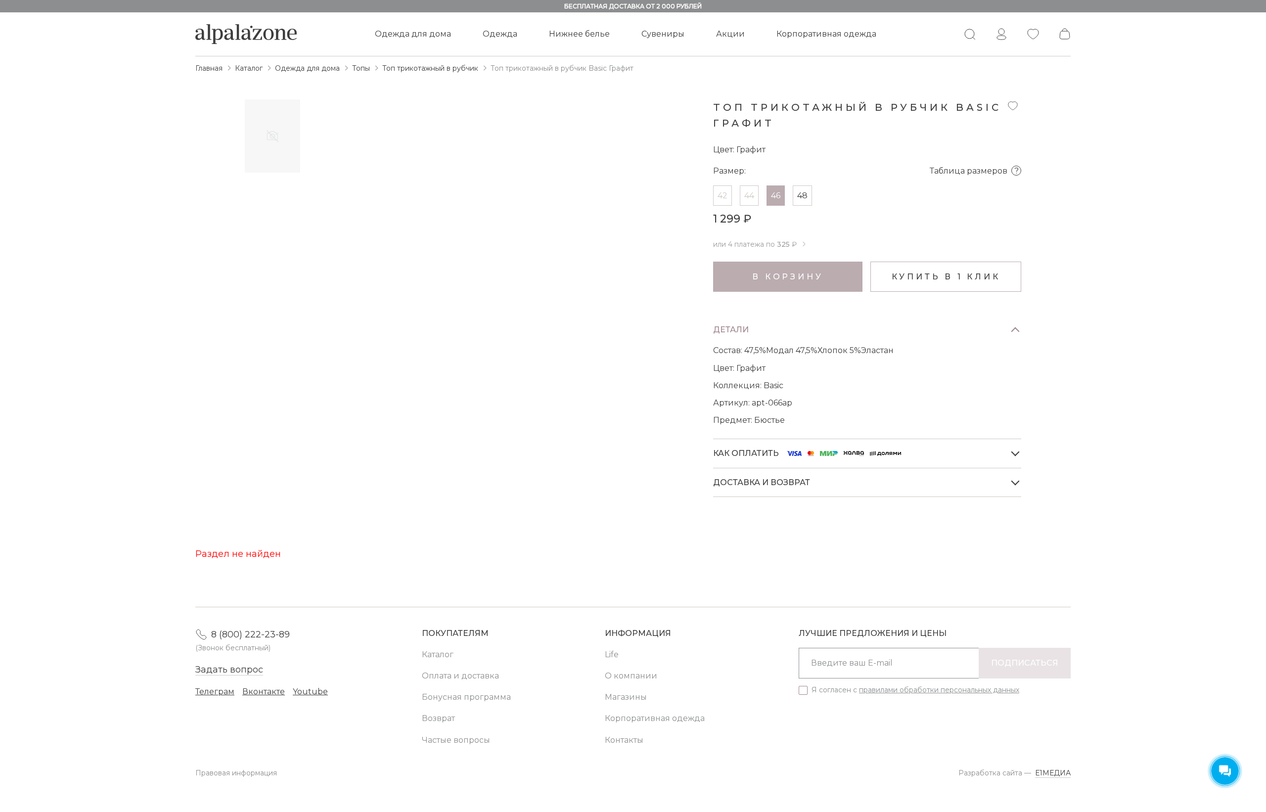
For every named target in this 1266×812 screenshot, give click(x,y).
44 (749, 195)
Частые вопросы (456, 740)
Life (612, 654)
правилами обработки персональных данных (939, 689)
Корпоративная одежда (826, 34)
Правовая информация (236, 772)
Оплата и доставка (460, 675)
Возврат (438, 718)
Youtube (310, 691)
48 (802, 195)
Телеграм (214, 691)
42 (722, 195)
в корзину (787, 276)
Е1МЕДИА (1053, 772)
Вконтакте (263, 691)
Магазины (626, 697)
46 (775, 195)
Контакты (624, 740)
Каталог (437, 654)
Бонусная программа (466, 697)
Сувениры (662, 34)
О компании (631, 675)
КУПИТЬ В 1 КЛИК (946, 276)
